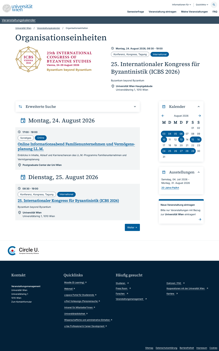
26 (175, 150)
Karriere (171, 293)
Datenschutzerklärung (166, 348)
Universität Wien (23, 28)
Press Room (122, 288)
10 (164, 139)
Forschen (120, 293)
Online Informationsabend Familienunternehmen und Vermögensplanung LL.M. (76, 146)
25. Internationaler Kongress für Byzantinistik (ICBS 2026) (155, 68)
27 (181, 150)
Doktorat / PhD (174, 283)
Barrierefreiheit (187, 348)
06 (181, 133)
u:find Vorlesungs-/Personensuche (81, 301)
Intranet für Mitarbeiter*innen (78, 307)
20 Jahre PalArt (170, 187)
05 (175, 133)
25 (169, 150)
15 (192, 139)
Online (40, 137)
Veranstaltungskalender (19, 20)
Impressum (201, 348)
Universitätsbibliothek (75, 313)
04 (169, 133)
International (160, 54)
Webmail (68, 288)
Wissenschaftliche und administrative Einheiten (87, 320)
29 (192, 150)
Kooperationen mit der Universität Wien (186, 288)
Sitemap (149, 348)
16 (198, 139)
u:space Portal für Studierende (79, 295)
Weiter (131, 227)
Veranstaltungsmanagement (130, 299)
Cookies (213, 348)
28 (186, 150)
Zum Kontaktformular (21, 301)
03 (163, 133)
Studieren (121, 283)
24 (163, 150)
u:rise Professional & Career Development (84, 326)
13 (181, 139)
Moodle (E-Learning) (74, 282)
